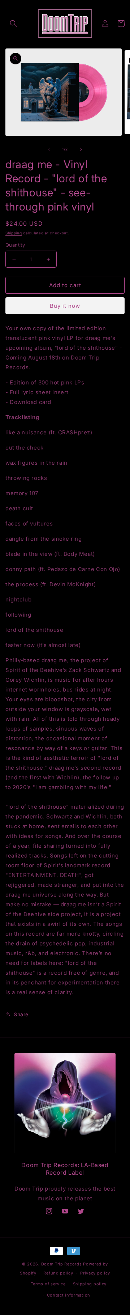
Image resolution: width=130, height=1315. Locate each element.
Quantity (15, 245)
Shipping (13, 233)
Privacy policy (95, 1273)
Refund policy (58, 1273)
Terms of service (48, 1283)
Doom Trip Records (61, 1264)
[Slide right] (81, 149)
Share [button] (21, 1014)
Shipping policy (90, 1283)
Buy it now (65, 305)
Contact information (68, 1295)
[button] (13, 23)
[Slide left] (49, 149)
